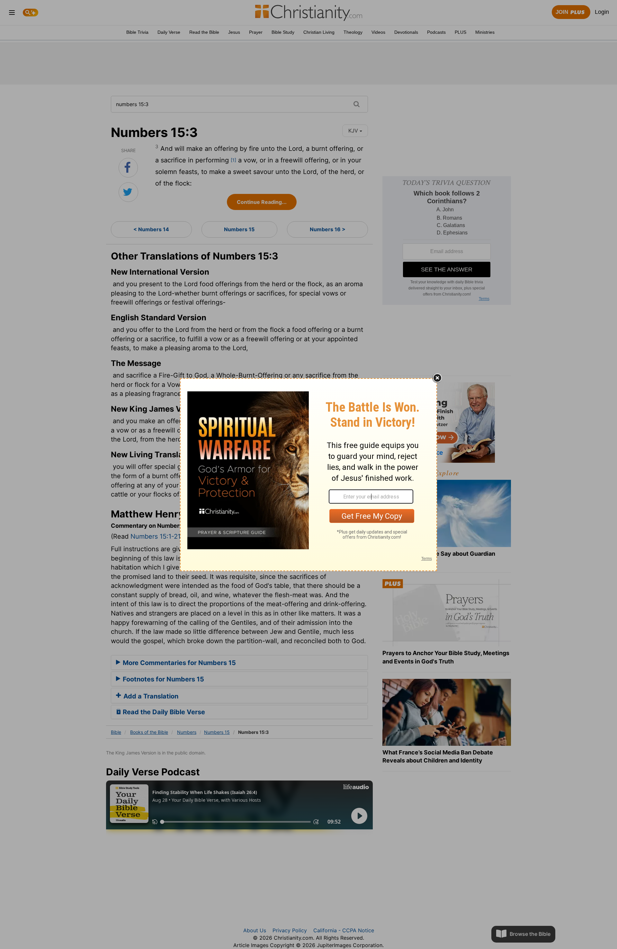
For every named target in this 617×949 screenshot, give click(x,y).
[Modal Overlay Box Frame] (308, 474)
